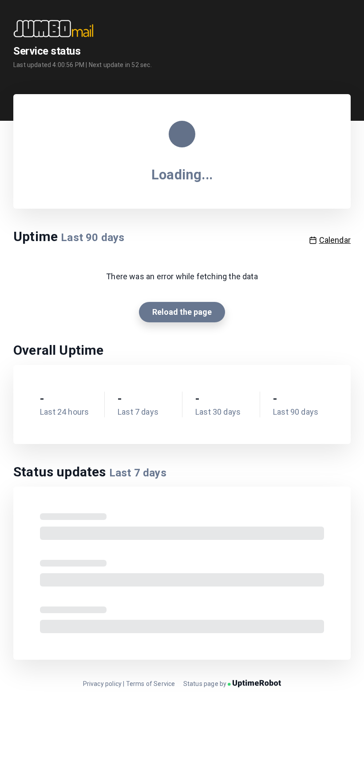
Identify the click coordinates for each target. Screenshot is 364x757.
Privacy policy (102, 683)
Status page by (205, 683)
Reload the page (182, 312)
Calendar (335, 240)
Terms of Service (150, 683)
